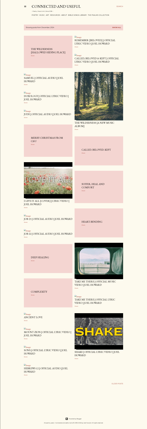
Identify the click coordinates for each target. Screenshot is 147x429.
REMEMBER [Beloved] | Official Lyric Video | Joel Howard (95, 42)
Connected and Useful (56, 6)
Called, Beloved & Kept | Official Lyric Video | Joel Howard (97, 60)
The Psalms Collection (98, 15)
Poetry (35, 15)
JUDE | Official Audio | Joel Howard (47, 114)
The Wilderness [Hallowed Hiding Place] (48, 50)
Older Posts (117, 384)
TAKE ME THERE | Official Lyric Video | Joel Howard (95, 301)
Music (42, 15)
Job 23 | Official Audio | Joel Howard (48, 219)
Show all (116, 27)
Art (47, 15)
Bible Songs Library (77, 15)
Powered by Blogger (75, 419)
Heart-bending (92, 221)
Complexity (39, 291)
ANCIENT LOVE (33, 317)
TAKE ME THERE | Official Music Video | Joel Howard (95, 283)
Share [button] (32, 55)
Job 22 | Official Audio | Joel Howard (48, 233)
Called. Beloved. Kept (96, 149)
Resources (55, 15)
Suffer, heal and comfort (93, 185)
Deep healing (40, 257)
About (64, 15)
